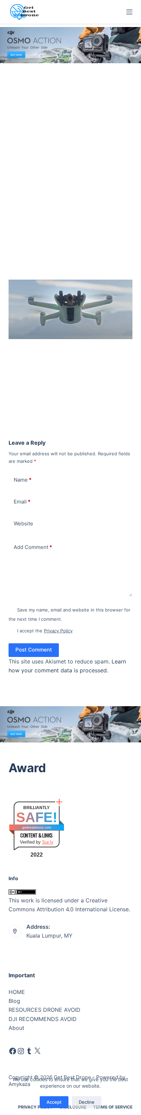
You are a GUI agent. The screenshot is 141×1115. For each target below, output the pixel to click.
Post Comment (33, 649)
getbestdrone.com (36, 827)
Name (22, 479)
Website (23, 523)
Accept (54, 1102)
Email (22, 501)
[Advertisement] (70, 137)
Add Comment (33, 547)
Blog (14, 1000)
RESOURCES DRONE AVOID (44, 1009)
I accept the (45, 630)
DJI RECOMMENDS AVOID (43, 1019)
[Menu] (129, 12)
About (16, 1027)
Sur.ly (47, 842)
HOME (17, 992)
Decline (86, 1102)
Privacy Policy (58, 630)
